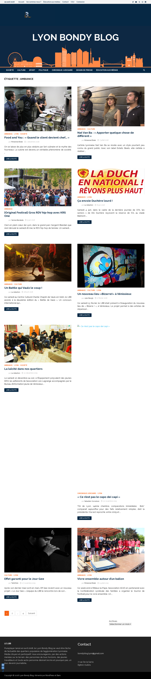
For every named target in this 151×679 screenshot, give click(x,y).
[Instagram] (142, 2)
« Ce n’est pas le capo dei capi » (98, 497)
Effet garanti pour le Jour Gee (24, 578)
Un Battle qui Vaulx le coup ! (23, 287)
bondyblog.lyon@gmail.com (91, 653)
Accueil (21, 2)
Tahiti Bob (14, 583)
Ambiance (8, 134)
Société (10, 70)
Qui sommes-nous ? (33, 2)
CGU (72, 2)
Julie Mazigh (88, 298)
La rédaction (88, 205)
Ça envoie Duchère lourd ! (95, 200)
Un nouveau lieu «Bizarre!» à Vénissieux (104, 294)
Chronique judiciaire (62, 70)
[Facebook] (133, 2)
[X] (139, 2)
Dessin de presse (84, 70)
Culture (21, 70)
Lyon (16, 134)
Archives (113, 621)
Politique (43, 70)
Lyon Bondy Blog (26, 675)
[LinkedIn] (145, 2)
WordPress (49, 675)
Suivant (31, 613)
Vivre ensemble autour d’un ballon (100, 578)
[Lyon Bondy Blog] (75, 46)
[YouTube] (136, 2)
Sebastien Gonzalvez (91, 501)
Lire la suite (11, 159)
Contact (65, 2)
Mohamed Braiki (17, 142)
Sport (32, 70)
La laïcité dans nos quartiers (23, 368)
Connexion (80, 2)
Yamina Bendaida (17, 220)
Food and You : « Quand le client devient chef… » (36, 137)
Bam (59, 675)
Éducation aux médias (51, 2)
